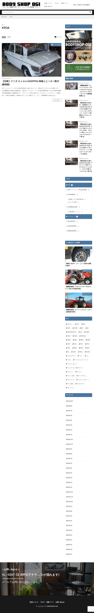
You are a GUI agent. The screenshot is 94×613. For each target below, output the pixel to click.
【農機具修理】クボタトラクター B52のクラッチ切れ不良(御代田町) (78, 287)
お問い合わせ (48, 6)
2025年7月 (69, 410)
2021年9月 (69, 506)
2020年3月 (69, 544)
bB (87, 328)
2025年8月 (69, 406)
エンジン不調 (70, 375)
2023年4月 (69, 468)
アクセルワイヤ (71, 355)
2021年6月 (69, 516)
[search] (90, 12)
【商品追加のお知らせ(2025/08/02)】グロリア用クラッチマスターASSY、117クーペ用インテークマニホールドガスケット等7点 (85, 130)
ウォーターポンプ (71, 363)
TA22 (81, 351)
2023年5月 (69, 463)
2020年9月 (69, 535)
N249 (82, 340)
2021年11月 (69, 497)
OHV (68, 344)
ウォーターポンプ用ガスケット (75, 367)
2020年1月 (69, 554)
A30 (84, 324)
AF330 (75, 328)
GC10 (68, 336)
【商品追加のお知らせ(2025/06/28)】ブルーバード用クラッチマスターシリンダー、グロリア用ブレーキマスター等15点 (85, 166)
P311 (81, 344)
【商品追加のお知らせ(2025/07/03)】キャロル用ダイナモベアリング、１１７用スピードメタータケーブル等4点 (85, 149)
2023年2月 (69, 477)
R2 (68, 351)
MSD (75, 340)
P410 (68, 348)
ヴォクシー (70, 371)
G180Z (87, 332)
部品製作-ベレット (75, 211)
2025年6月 (69, 415)
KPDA (11, 16)
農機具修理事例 (73, 231)
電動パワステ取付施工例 (77, 199)
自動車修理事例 (73, 226)
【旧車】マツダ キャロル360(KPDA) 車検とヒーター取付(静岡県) (30, 83)
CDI (81, 332)
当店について (48, 3)
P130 (75, 344)
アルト (80, 355)
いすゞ (88, 355)
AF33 (68, 328)
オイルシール (70, 379)
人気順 (8, 37)
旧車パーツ (64, 3)
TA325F (88, 351)
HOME (5, 16)
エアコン (79, 371)
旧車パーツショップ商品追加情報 (78, 189)
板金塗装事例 (72, 221)
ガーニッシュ (70, 387)
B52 (82, 328)
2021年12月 (69, 492)
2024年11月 (69, 444)
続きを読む (56, 100)
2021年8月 (69, 511)
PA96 (81, 348)
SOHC (74, 351)
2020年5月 (69, 540)
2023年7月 (69, 458)
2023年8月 (69, 454)
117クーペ (70, 324)
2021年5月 (69, 520)
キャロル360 (56, 44)
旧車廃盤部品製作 (73, 207)
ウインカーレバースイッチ (81, 359)
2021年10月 (69, 501)
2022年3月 (69, 482)
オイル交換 (70, 383)
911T (78, 324)
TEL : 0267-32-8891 (81, 5)
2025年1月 (69, 434)
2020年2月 (69, 549)
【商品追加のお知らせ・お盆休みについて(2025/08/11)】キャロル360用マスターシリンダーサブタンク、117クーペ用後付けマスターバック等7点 (85, 110)
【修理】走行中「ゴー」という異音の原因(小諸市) (78, 264)
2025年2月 (69, 430)
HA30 (75, 336)
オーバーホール (82, 375)
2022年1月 (69, 487)
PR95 (88, 348)
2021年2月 (69, 530)
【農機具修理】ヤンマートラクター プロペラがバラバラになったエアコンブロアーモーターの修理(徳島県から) (85, 91)
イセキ (69, 359)
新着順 (4, 37)
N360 (88, 340)
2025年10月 (69, 401)
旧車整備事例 (72, 194)
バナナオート (72, 216)
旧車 (69, 185)
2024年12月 (69, 439)
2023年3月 (69, 473)
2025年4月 (69, 420)
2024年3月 (69, 449)
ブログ (56, 3)
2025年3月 (69, 425)
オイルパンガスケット (83, 379)
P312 (88, 344)
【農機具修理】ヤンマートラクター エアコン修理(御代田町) (78, 311)
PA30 (75, 348)
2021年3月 (69, 525)
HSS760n (83, 336)
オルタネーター (81, 383)
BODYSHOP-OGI (71, 332)
